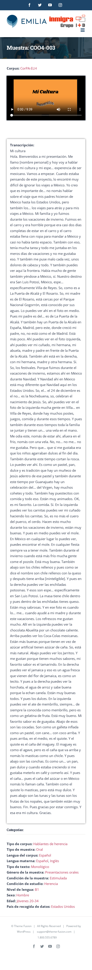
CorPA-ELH (28, 68)
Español (45, 855)
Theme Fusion (22, 926)
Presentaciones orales (62, 872)
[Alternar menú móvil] (83, 30)
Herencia (51, 883)
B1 (37, 889)
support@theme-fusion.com (54, 932)
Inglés (54, 861)
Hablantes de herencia (50, 844)
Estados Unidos (63, 906)
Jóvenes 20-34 (28, 901)
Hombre (22, 895)
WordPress (24, 932)
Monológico (40, 866)
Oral (39, 849)
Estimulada (58, 878)
